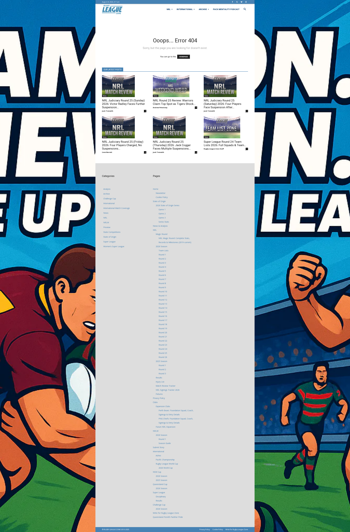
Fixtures (159, 394)
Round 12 (163, 299)
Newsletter (160, 193)
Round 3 (162, 262)
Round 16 (163, 316)
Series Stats (164, 221)
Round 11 (163, 295)
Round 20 (163, 332)
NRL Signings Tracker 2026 (168, 390)
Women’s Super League (113, 246)
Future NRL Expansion (165, 427)
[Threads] (246, 2)
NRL (168, 9)
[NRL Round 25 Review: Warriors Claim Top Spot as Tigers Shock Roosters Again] (175, 86)
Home (155, 189)
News (105, 96)
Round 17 (163, 320)
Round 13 (163, 303)
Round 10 (163, 291)
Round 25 (163, 353)
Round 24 (163, 349)
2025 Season (161, 361)
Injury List (160, 381)
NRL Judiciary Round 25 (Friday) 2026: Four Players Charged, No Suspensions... (122, 145)
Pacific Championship (165, 459)
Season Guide (165, 443)
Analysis (106, 189)
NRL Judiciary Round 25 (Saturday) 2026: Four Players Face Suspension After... (222, 104)
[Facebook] (232, 2)
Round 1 (162, 254)
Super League (109, 241)
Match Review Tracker (165, 386)
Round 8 (162, 283)
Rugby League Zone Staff (214, 149)
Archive (203, 9)
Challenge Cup (109, 198)
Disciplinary (161, 496)
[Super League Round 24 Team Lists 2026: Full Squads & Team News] (226, 127)
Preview (106, 227)
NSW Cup (157, 472)
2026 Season (161, 246)
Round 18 (163, 324)
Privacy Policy (159, 398)
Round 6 (162, 275)
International (185, 9)
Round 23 (163, 345)
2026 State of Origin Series (167, 205)
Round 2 (162, 258)
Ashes (158, 455)
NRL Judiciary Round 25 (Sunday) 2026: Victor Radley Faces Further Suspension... (123, 104)
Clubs (155, 402)
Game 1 (162, 209)
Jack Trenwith (107, 111)
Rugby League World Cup (167, 463)
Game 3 (162, 217)
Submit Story (158, 447)
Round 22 (163, 340)
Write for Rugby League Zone (166, 513)
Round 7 (162, 279)
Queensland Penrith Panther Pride (168, 517)
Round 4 (162, 267)
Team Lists (163, 250)
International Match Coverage (116, 208)
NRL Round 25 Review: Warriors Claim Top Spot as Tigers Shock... (174, 102)
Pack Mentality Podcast (226, 9)
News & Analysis (160, 226)
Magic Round (161, 234)
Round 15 (163, 312)
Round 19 (163, 328)
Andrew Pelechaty (160, 107)
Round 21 (163, 336)
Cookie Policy (162, 197)
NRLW (106, 222)
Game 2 (162, 213)
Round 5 (162, 271)
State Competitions (111, 232)
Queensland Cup (160, 484)
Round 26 (163, 357)
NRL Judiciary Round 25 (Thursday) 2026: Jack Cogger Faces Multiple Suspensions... (172, 145)
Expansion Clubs (163, 406)
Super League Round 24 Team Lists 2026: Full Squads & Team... (225, 143)
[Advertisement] (175, 24)
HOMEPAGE (183, 57)
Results (159, 377)
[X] (237, 2)
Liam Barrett (107, 152)
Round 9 (162, 287)
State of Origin (109, 237)
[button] (244, 9)
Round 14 (163, 308)
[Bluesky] (241, 2)
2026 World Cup (166, 468)
